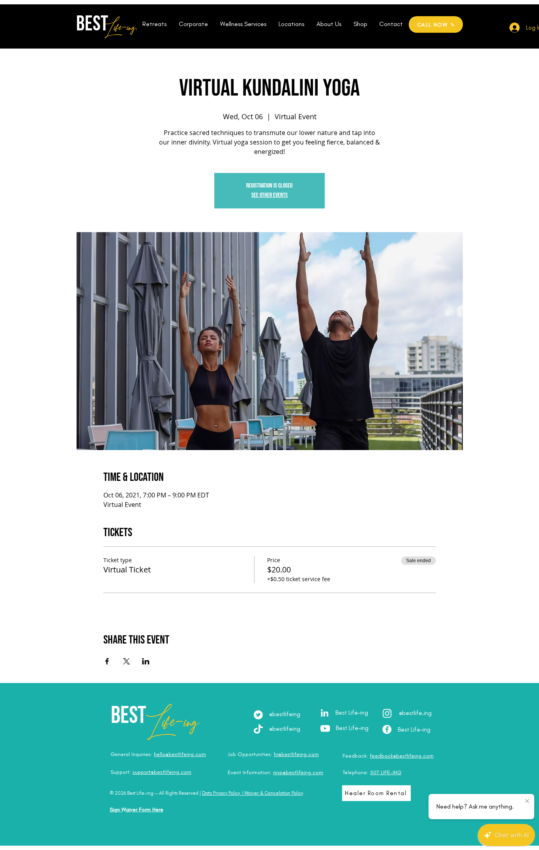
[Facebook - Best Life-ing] (386, 729)
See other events (269, 195)
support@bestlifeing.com (162, 772)
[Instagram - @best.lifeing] (387, 713)
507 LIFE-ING (385, 772)
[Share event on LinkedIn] (146, 661)
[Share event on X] (126, 661)
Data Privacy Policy (221, 793)
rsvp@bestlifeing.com (298, 772)
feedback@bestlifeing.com (402, 755)
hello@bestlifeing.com (180, 754)
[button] (154, 24)
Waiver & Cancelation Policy (274, 793)
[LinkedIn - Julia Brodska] (324, 712)
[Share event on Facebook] (107, 661)
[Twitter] (258, 714)
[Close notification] (527, 801)
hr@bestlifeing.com (296, 754)
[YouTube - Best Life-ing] (325, 728)
